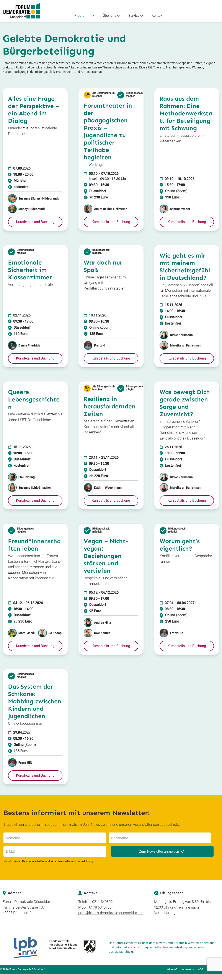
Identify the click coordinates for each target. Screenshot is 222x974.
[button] (35, 222)
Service (133, 15)
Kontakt (157, 15)
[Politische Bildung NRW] (55, 947)
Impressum (187, 969)
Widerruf (172, 969)
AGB (200, 969)
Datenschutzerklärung (80, 861)
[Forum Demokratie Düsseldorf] (21, 10)
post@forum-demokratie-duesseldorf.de (110, 913)
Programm (82, 15)
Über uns (109, 15)
